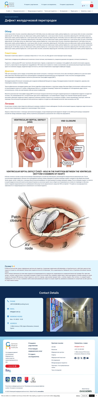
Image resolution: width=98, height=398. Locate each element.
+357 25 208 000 (79, 349)
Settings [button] (78, 395)
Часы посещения (56, 370)
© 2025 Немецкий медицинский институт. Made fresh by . (24, 391)
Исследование (56, 360)
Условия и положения (16, 388)
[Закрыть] (96, 396)
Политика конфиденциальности (14, 386)
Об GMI (54, 347)
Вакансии (54, 349)
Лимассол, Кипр (85, 354)
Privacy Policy (57, 395)
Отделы (54, 355)
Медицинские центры (58, 352)
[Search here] (91, 2)
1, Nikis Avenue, (78, 352)
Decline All (84, 395)
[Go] (91, 5)
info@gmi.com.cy (15, 311)
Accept (91, 395)
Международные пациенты (59, 362)
